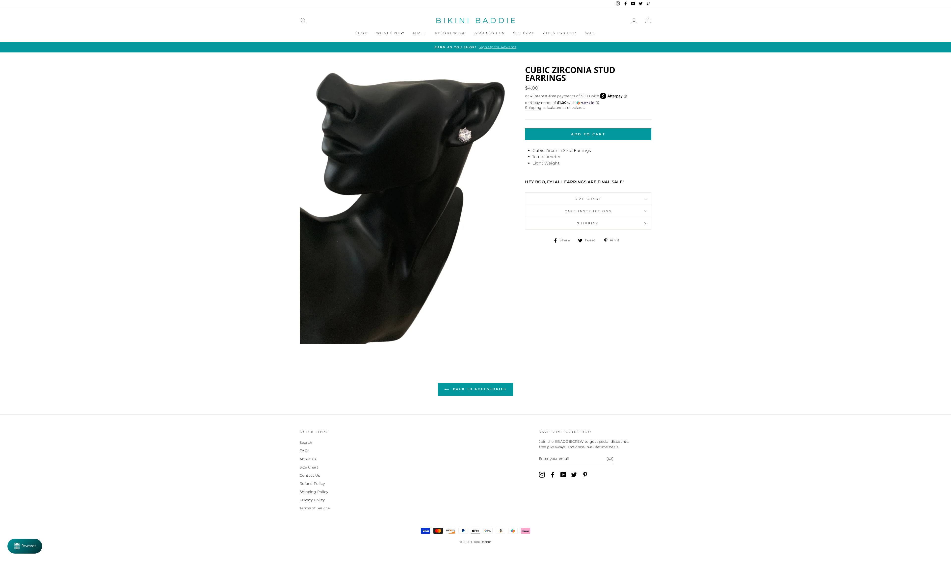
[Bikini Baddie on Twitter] (574, 475)
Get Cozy (523, 33)
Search (306, 442)
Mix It (419, 33)
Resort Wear (450, 33)
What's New (390, 33)
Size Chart (309, 467)
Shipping (533, 108)
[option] (475, 47)
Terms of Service (315, 508)
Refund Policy (312, 484)
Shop (361, 33)
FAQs (305, 451)
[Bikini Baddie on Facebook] (553, 475)
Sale (590, 33)
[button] (588, 102)
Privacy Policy (312, 500)
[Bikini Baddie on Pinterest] (585, 475)
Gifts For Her (559, 33)
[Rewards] (24, 546)
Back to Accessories (479, 389)
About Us (308, 459)
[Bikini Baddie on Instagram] (542, 475)
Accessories (490, 33)
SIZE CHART (588, 199)
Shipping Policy (314, 492)
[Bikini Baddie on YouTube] (563, 475)
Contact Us (310, 475)
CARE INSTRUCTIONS (588, 211)
